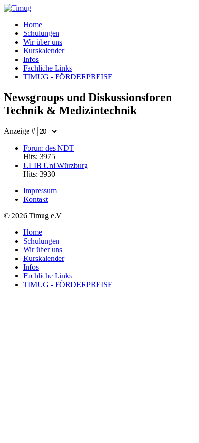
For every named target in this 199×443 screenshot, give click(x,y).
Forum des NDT (48, 148)
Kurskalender (43, 50)
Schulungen (41, 33)
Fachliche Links (47, 68)
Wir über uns (42, 42)
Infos (31, 59)
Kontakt (35, 199)
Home (32, 24)
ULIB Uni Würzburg (55, 165)
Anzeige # (20, 131)
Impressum (40, 190)
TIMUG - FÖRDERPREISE (68, 77)
